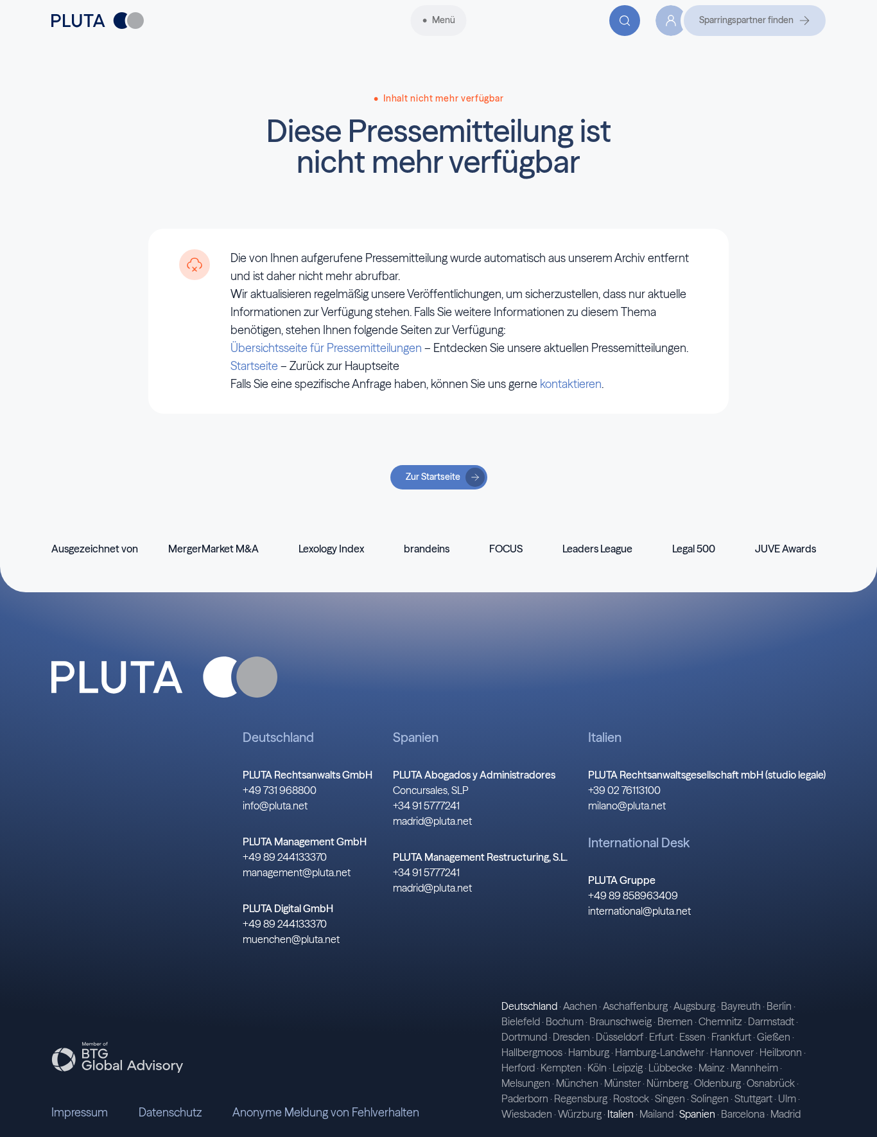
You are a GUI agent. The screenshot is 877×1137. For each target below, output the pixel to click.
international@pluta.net (639, 910)
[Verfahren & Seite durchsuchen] (624, 20)
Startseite (254, 365)
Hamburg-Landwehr (659, 1052)
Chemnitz (720, 1021)
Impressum (79, 1112)
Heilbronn (781, 1052)
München (577, 1083)
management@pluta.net (297, 872)
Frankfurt (731, 1036)
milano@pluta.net (627, 805)
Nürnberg (667, 1083)
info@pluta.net (275, 805)
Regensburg (580, 1098)
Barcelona (743, 1113)
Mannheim (754, 1067)
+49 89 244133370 (285, 857)
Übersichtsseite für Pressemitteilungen (326, 347)
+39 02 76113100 (624, 790)
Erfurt (661, 1036)
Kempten (561, 1067)
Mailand (656, 1113)
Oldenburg (717, 1083)
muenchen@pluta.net (291, 939)
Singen (670, 1098)
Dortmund (524, 1036)
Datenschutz (170, 1112)
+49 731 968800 (280, 790)
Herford (518, 1067)
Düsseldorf (619, 1036)
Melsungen (525, 1083)
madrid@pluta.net (432, 821)
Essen (692, 1036)
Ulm (787, 1098)
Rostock (631, 1098)
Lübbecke (670, 1067)
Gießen (773, 1036)
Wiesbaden (526, 1113)
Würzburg (580, 1113)
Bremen (675, 1021)
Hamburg (588, 1052)
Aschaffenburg (635, 1006)
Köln (597, 1067)
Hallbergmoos (531, 1052)
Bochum (565, 1021)
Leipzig (627, 1067)
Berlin (779, 1006)
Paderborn (524, 1098)
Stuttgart (753, 1098)
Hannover (732, 1052)
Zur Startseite (433, 476)
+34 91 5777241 (426, 805)
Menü (443, 20)
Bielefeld (520, 1021)
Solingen (710, 1098)
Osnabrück (771, 1083)
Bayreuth (741, 1006)
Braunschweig (620, 1021)
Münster (622, 1083)
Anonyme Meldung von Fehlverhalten (325, 1112)
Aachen (580, 1006)
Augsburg (694, 1006)
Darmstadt (771, 1021)
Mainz (712, 1067)
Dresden (571, 1036)
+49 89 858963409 (633, 895)
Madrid (785, 1113)
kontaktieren (571, 383)
